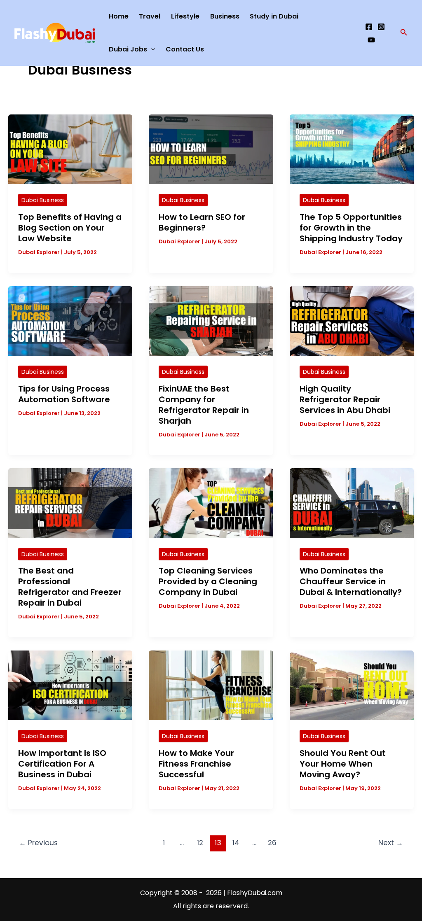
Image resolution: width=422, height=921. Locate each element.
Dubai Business (42, 200)
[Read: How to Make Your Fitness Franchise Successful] (211, 685)
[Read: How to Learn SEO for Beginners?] (211, 149)
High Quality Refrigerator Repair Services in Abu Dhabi (345, 399)
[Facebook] (369, 26)
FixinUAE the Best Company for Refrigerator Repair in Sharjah (204, 405)
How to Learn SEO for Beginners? (202, 222)
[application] (151, 49)
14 (235, 843)
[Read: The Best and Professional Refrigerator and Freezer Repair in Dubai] (70, 502)
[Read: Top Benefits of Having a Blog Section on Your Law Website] (70, 149)
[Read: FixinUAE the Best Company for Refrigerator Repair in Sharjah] (211, 320)
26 (272, 843)
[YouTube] (371, 40)
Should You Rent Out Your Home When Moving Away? (343, 763)
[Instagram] (381, 26)
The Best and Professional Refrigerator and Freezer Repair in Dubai (70, 587)
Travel (149, 16)
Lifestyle (185, 16)
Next (390, 843)
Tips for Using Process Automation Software (64, 394)
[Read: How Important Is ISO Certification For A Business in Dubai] (70, 685)
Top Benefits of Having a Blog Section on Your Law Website (70, 227)
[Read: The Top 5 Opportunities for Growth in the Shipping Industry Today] (352, 149)
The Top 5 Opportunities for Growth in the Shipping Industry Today (351, 227)
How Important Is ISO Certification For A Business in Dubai (62, 763)
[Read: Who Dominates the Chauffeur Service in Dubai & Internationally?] (352, 502)
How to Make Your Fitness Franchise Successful (196, 763)
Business (224, 16)
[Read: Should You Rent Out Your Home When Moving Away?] (352, 685)
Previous (38, 843)
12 (200, 843)
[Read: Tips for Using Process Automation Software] (70, 320)
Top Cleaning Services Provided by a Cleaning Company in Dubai (208, 581)
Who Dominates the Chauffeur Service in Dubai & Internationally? (351, 581)
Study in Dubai (274, 16)
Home (119, 16)
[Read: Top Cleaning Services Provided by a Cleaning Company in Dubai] (211, 502)
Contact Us (185, 49)
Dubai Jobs (128, 49)
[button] (404, 33)
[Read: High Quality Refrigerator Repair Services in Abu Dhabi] (352, 320)
